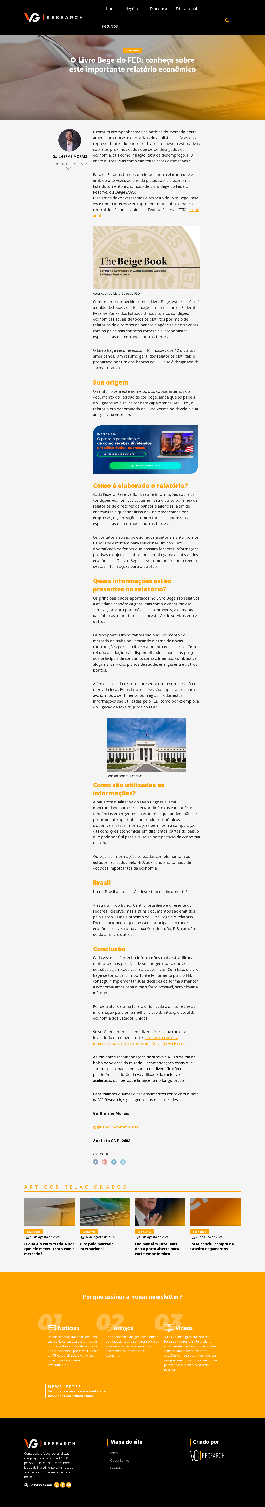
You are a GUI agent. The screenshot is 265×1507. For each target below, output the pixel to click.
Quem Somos (120, 1460)
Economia (158, 8)
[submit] (227, 20)
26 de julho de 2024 (208, 1237)
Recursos (110, 26)
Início (114, 1453)
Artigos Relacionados (76, 1187)
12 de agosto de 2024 (99, 1237)
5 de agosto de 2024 (154, 1237)
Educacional (186, 8)
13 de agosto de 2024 (44, 1237)
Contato (116, 1468)
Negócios (133, 8)
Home (111, 8)
